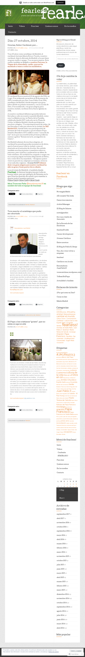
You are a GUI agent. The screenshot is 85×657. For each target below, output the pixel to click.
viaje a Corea (70, 429)
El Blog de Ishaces (64, 208)
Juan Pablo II (63, 390)
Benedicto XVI (72, 361)
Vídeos (22, 26)
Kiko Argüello (63, 393)
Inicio (10, 26)
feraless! (58, 386)
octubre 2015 (61, 560)
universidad (64, 429)
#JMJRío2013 (61, 312)
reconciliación (61, 423)
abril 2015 (60, 577)
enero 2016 (61, 552)
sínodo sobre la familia (62, 427)
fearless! (32, 204)
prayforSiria (59, 418)
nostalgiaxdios (62, 213)
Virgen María (70, 340)
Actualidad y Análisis (65, 281)
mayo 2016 (61, 535)
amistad (60, 314)
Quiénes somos (51, 26)
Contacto (12, 32)
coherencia (75, 368)
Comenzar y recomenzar (63, 370)
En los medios (70, 26)
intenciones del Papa (66, 389)
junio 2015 (60, 569)
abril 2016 (60, 539)
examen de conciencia (62, 384)
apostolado (59, 361)
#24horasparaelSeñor (62, 352)
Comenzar (60, 2)
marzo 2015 (61, 581)
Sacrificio (69, 336)
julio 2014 (60, 615)
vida (75, 429)
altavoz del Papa (67, 357)
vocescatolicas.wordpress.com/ (69, 272)
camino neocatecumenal (63, 366)
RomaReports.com (16, 289)
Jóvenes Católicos (64, 238)
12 (76, 486)
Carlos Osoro (61, 318)
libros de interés (64, 398)
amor (76, 359)
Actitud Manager (63, 204)
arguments (66, 361)
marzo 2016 (61, 544)
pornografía (73, 416)
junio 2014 (60, 619)
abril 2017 (60, 518)
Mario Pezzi (74, 400)
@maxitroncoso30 (35, 184)
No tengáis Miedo (63, 192)
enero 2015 (61, 590)
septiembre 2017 (63, 514)
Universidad (61, 340)
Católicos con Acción (65, 262)
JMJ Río (74, 389)
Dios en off (68, 375)
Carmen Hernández (61, 368)
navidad (72, 402)
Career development (65, 234)
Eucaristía (74, 382)
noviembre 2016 (63, 522)
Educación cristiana (68, 377)
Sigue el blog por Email (66, 40)
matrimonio (59, 402)
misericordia (66, 402)
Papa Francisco (62, 335)
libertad (66, 330)
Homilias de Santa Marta (65, 328)
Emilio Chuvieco (68, 380)
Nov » (62, 498)
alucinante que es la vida (63, 359)
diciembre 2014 (63, 594)
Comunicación (71, 318)
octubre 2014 (62, 603)
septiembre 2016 (63, 531)
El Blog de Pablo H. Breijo (67, 247)
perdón (76, 414)
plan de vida (66, 416)
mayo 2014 (61, 624)
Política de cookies (53, 652)
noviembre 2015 (63, 556)
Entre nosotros (62, 242)
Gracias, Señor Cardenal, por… (23, 45)
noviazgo (72, 332)
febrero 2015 (61, 586)
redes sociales (70, 423)
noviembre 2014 (63, 598)
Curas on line (62, 297)
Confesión (60, 320)
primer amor (65, 421)
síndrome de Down (71, 425)
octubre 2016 (62, 527)
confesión (73, 370)
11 (73, 486)
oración (60, 409)
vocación (60, 342)
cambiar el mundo (66, 316)
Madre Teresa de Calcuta (65, 331)
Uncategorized (69, 338)
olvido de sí (69, 407)
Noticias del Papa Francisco (66, 404)
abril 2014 (60, 628)
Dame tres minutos (64, 200)
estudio (68, 382)
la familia (66, 395)
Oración (60, 334)
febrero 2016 (61, 548)
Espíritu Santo (61, 323)
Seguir (61, 65)
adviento (58, 357)
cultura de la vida (30, 315)
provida (72, 421)
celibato (69, 368)
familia (27, 204)
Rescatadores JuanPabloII (22, 228)
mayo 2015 (61, 573)
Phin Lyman (59, 416)
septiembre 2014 (63, 607)
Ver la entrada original (17, 293)
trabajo (58, 429)
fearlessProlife (63, 230)
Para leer (35, 26)
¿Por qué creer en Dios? (66, 293)
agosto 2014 (61, 611)
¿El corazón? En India (65, 196)
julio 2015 (60, 565)
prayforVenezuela (67, 418)
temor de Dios (72, 427)
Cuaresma (61, 372)
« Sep (62, 490)
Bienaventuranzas (69, 314)
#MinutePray (71, 312)
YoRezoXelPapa (63, 276)
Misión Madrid (62, 301)
